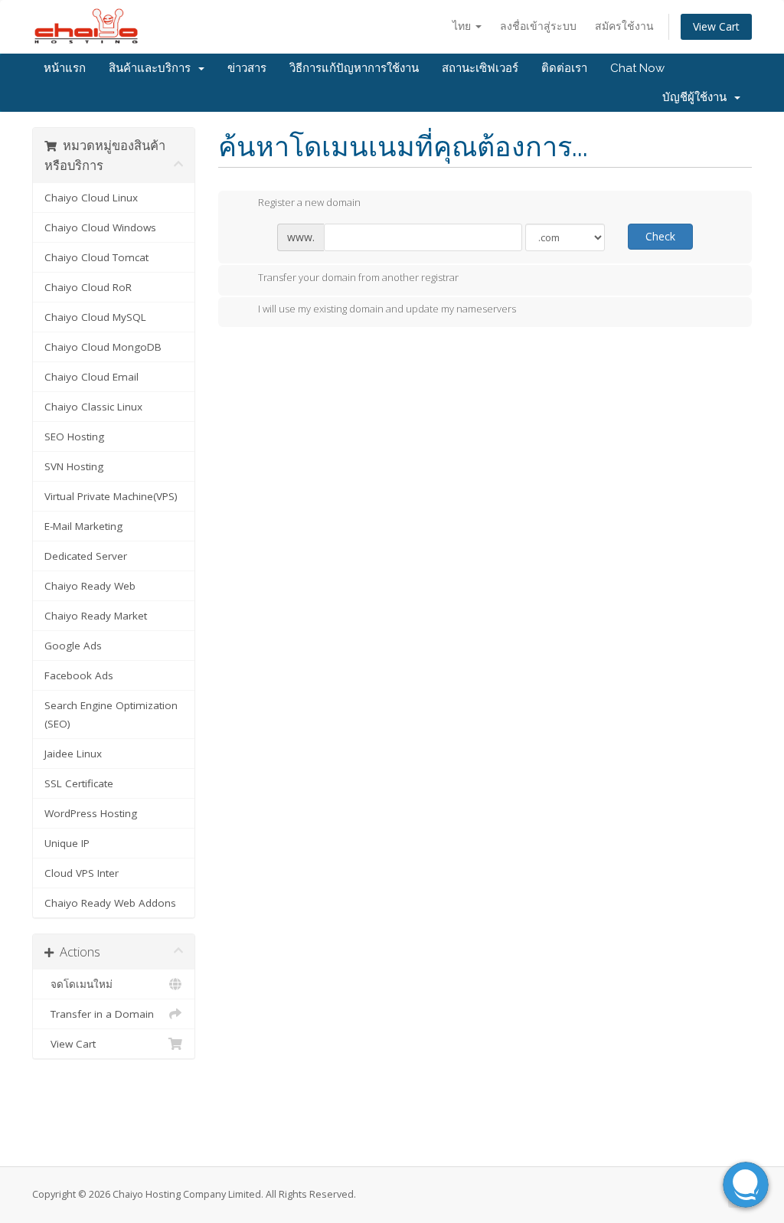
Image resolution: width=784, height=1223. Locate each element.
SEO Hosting (74, 436)
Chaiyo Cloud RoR (88, 287)
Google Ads (73, 645)
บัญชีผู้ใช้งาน (697, 97)
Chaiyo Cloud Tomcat (96, 257)
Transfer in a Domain (99, 1014)
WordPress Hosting (90, 813)
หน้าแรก (65, 68)
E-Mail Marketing (83, 526)
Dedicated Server (85, 556)
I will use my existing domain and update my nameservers (387, 309)
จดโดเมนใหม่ (78, 984)
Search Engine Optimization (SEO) (111, 714)
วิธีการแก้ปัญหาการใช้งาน (354, 68)
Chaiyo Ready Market (95, 616)
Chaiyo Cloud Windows (100, 227)
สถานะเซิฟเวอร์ (480, 68)
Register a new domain (309, 203)
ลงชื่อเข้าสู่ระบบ (538, 25)
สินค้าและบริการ (153, 68)
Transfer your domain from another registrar (358, 277)
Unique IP (67, 843)
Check (660, 236)
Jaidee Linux (73, 753)
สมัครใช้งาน (624, 25)
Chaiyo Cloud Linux (91, 197)
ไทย (463, 25)
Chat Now (637, 68)
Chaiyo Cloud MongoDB (103, 347)
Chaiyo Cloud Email (91, 377)
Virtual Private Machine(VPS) (111, 496)
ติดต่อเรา (564, 68)
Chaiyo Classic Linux (93, 407)
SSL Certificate (78, 783)
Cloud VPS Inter (81, 873)
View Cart (716, 26)
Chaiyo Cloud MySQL (95, 317)
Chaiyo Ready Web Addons (110, 903)
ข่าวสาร (246, 68)
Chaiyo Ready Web (90, 586)
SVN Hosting (73, 466)
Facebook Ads (78, 675)
